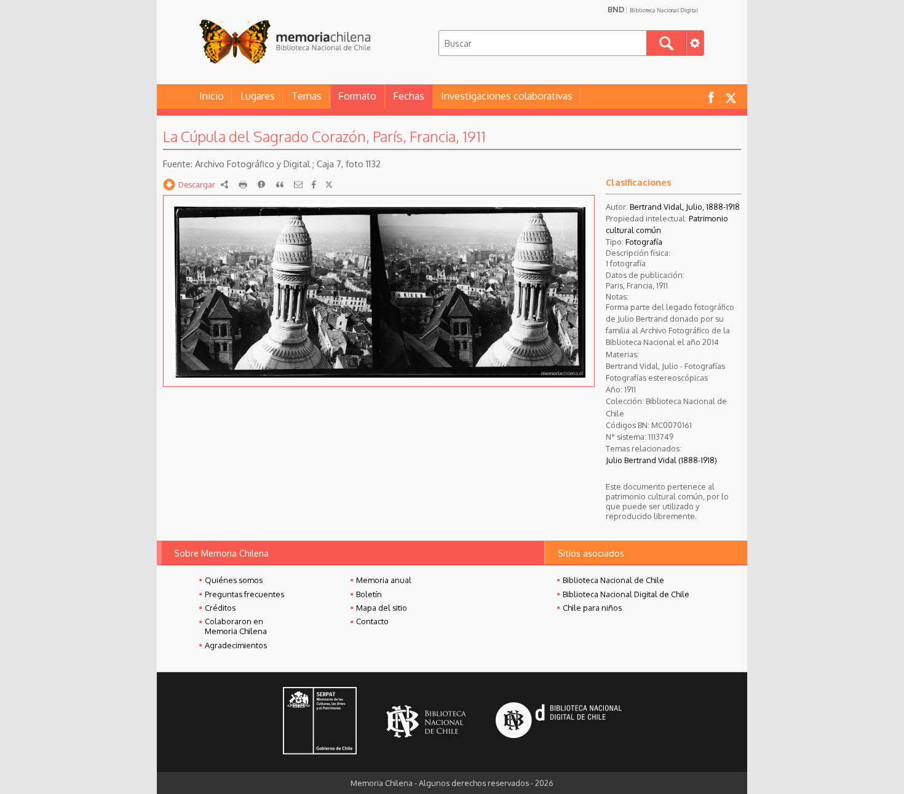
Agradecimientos (236, 645)
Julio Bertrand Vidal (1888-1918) (661, 460)
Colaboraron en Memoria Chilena (236, 626)
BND (653, 9)
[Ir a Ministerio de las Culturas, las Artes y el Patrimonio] (319, 722)
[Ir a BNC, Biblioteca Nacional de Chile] (426, 721)
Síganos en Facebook (711, 97)
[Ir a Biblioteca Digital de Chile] (558, 721)
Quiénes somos (234, 580)
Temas (306, 96)
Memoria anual (383, 580)
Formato (357, 96)
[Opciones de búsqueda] (695, 43)
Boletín (369, 594)
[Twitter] (329, 184)
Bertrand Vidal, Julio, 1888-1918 (685, 207)
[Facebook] (313, 184)
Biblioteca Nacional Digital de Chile (626, 594)
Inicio (211, 96)
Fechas (408, 96)
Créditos (220, 608)
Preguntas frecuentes (244, 594)
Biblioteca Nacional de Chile (613, 580)
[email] (298, 184)
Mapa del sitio (381, 608)
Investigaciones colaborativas (507, 96)
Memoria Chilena (284, 41)
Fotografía (643, 242)
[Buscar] (666, 43)
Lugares (257, 96)
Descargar (196, 184)
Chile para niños (592, 608)
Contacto (372, 621)
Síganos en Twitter (730, 97)
